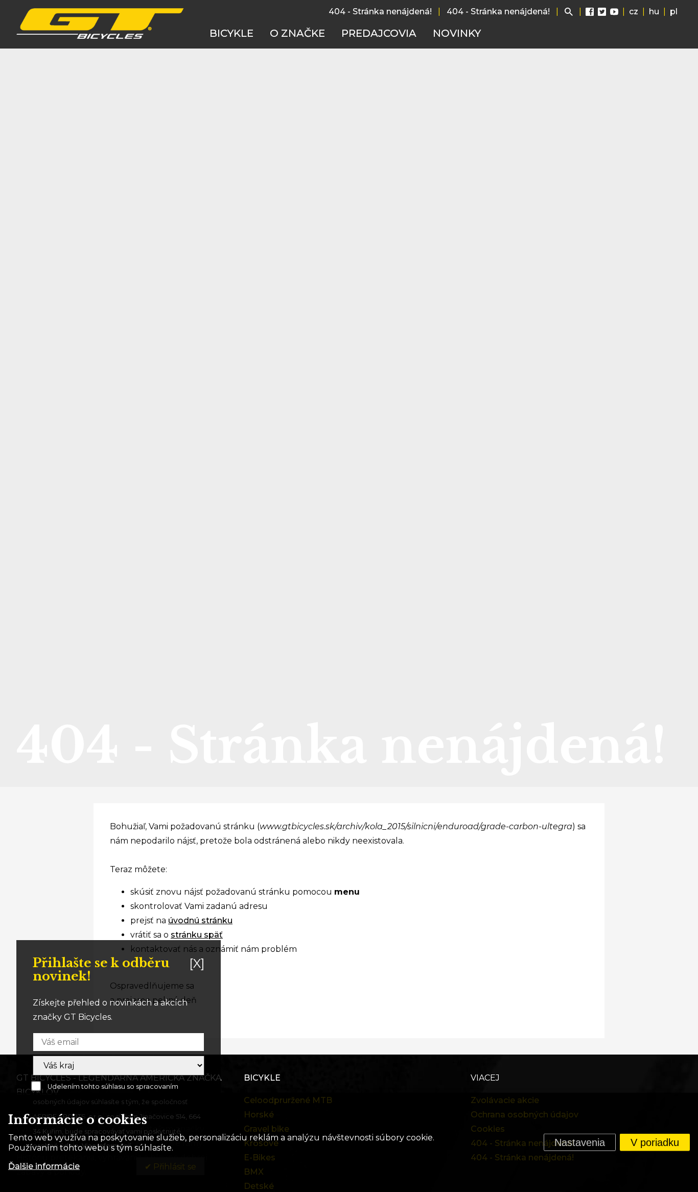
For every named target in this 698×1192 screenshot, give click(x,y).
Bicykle (231, 33)
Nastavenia (579, 1142)
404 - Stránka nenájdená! (380, 11)
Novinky (457, 33)
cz (633, 11)
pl (674, 11)
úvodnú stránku (200, 920)
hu (654, 11)
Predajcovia (378, 33)
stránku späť (197, 935)
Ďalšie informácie (44, 1166)
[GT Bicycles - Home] (100, 23)
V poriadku (655, 1142)
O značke (297, 33)
